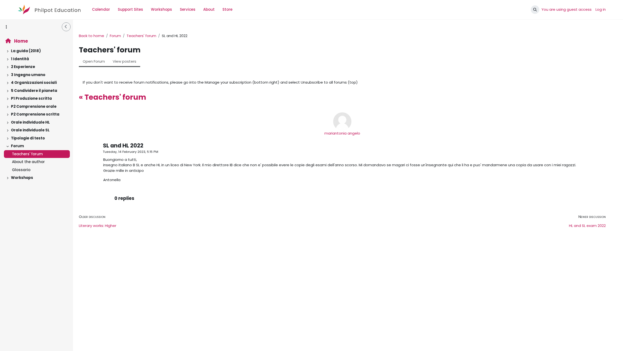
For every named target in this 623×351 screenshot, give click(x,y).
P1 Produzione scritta (31, 98)
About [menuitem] (209, 9)
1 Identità (20, 58)
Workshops (22, 177)
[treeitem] (36, 51)
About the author (28, 161)
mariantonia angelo (342, 133)
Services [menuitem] (187, 9)
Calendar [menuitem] (101, 9)
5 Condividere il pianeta (34, 90)
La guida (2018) (26, 50)
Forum (17, 145)
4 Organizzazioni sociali (34, 82)
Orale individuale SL (30, 130)
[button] (535, 9)
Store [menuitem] (227, 9)
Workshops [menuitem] (161, 9)
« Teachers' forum (112, 97)
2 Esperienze (23, 66)
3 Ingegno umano (28, 74)
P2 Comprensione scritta (35, 114)
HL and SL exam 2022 (587, 225)
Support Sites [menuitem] (130, 9)
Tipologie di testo (28, 138)
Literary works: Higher (97, 225)
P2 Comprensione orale (33, 106)
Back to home (91, 35)
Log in (601, 9)
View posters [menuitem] (124, 61)
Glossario (21, 169)
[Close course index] (66, 26)
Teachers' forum (27, 153)
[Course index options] (6, 26)
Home (20, 41)
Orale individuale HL (30, 122)
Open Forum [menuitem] (94, 61)
